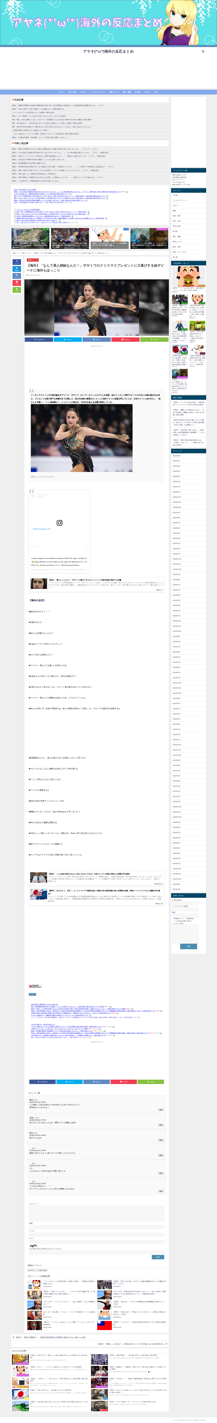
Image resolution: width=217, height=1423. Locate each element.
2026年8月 (176, 456)
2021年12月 (177, 745)
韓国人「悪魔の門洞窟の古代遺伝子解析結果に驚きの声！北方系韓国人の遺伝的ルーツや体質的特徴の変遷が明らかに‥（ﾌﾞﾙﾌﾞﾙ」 (58, 105)
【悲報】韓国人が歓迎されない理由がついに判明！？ (31, 130)
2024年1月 (176, 615)
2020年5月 (176, 843)
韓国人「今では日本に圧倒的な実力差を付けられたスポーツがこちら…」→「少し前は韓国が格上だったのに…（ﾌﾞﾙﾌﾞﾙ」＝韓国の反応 (60, 152)
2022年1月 (176, 739)
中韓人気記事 (21, 143)
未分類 (175, 231)
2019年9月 (176, 884)
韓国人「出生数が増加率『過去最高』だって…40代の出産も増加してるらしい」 (40, 137)
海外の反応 (43, 1270)
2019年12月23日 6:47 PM (37, 1120)
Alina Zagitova (36, 569)
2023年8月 (176, 641)
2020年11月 (177, 812)
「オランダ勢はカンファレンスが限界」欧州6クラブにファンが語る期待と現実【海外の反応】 (45, 134)
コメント (34, 1204)
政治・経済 (177, 216)
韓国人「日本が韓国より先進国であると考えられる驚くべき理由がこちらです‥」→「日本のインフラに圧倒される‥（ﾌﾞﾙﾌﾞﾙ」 (58, 177)
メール (31, 1231)
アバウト (147, 92)
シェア (17, 263)
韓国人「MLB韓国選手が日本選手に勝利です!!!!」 (29, 163)
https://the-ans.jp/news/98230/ (45, 477)
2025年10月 (177, 507)
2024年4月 (176, 600)
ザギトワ (33, 1270)
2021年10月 (177, 755)
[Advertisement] (108, 73)
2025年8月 (176, 517)
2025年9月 (176, 512)
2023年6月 (176, 652)
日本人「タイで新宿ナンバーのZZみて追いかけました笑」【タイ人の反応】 (39, 116)
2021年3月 (176, 791)
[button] (14, 238)
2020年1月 (176, 863)
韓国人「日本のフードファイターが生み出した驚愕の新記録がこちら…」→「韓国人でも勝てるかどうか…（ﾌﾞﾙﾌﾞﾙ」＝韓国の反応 (58, 156)
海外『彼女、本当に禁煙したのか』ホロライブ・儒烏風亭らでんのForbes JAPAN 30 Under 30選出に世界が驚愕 (51, 119)
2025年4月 (176, 538)
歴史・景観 (127, 92)
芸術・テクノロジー (180, 252)
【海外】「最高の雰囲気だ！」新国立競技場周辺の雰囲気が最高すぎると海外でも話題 (50, 1337)
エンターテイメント (98, 92)
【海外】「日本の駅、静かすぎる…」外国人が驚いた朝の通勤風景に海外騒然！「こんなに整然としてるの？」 (188, 432)
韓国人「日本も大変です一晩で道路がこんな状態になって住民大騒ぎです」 (39, 109)
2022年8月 (176, 703)
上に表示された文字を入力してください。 (46, 1249)
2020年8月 (176, 827)
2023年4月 (176, 662)
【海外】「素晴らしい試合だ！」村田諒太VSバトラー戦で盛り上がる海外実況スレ (131, 1344)
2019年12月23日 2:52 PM (37, 1150)
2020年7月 (176, 832)
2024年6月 (176, 590)
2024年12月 (177, 559)
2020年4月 (176, 848)
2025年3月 (176, 543)
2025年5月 (176, 533)
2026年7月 (176, 461)
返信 (160, 1110)
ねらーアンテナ (177, 180)
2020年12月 (177, 807)
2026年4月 (176, 476)
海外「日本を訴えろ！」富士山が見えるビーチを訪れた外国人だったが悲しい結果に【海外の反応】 (47, 123)
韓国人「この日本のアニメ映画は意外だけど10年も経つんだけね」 (36, 181)
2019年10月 (177, 879)
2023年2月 (176, 672)
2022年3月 (176, 729)
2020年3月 (176, 853)
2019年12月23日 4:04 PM (37, 1135)
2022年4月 (176, 724)
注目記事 (19, 100)
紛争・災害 (177, 247)
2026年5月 (176, 471)
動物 (174, 210)
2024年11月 (177, 564)
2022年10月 (177, 693)
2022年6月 (176, 714)
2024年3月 (176, 605)
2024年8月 (176, 579)
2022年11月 (177, 688)
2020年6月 (176, 838)
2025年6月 (176, 528)
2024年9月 (176, 574)
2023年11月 (177, 626)
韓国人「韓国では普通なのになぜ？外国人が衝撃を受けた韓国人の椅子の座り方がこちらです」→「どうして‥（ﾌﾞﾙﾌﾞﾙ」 (55, 149)
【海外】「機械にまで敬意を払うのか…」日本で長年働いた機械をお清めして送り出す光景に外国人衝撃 (188, 412)
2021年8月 (176, 765)
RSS (156, 92)
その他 (175, 195)
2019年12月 (177, 868)
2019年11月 (177, 874)
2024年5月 (176, 595)
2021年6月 (176, 776)
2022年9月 (176, 698)
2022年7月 (176, 708)
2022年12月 (177, 683)
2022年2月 (176, 734)
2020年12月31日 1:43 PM (37, 1102)
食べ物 (137, 92)
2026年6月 (176, 466)
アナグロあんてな (178, 182)
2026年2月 (176, 486)
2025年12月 (177, 497)
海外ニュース (114, 92)
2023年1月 (176, 677)
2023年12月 (177, 621)
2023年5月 (176, 657)
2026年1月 (176, 492)
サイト (31, 1238)
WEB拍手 (32, 994)
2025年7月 (176, 523)
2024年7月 (176, 585)
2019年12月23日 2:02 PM (37, 1183)
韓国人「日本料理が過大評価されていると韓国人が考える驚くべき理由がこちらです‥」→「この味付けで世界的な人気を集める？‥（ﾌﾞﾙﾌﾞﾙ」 (63, 166)
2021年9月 (176, 760)
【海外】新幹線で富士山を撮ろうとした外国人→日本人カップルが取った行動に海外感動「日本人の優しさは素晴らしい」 (188, 422)
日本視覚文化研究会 (179, 177)
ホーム (61, 92)
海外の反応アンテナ (179, 175)
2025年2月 (176, 548)
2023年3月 (176, 667)
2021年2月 (176, 796)
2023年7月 (176, 646)
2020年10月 (177, 817)
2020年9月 (176, 822)
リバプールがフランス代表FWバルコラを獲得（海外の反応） (34, 112)
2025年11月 (177, 502)
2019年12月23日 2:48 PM (37, 1165)
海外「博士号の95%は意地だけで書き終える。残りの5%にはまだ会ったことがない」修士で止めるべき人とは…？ (52, 127)
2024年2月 (176, 610)
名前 (31, 1223)
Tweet (17, 270)
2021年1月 (176, 801)
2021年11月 (177, 750)
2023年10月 (177, 631)
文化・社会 (72, 92)
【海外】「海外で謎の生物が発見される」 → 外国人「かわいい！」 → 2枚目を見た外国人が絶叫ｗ (188, 442)
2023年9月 (176, 636)
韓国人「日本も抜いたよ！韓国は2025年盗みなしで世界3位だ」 (35, 174)
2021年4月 (176, 786)
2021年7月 (176, 770)
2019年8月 (176, 889)
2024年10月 (177, 569)
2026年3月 (176, 481)
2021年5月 (176, 781)
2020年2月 (176, 858)
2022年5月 (176, 719)
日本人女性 (177, 226)
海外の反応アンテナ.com (181, 184)
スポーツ (83, 92)
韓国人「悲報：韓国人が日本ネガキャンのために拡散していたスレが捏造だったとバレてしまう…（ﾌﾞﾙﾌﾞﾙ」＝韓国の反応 (55, 170)
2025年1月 (176, 554)
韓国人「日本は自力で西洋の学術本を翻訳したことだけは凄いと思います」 (39, 159)
